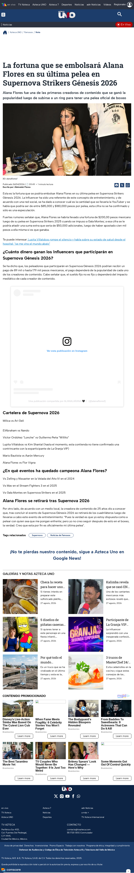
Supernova (37, 535)
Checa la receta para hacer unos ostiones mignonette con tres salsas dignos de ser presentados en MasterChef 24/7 (52, 584)
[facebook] (73, 797)
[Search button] (120, 15)
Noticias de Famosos (60, 535)
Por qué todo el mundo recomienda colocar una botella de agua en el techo (51, 660)
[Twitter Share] (122, 185)
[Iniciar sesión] (129, 5)
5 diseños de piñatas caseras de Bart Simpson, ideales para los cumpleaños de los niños (53, 622)
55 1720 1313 (73, 832)
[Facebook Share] (116, 185)
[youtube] (67, 797)
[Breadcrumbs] (6, 32)
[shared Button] (128, 185)
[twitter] (56, 797)
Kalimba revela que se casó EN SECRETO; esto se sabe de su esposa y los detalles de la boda (118, 584)
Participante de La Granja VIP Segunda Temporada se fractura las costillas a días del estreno (117, 622)
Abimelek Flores (22, 187)
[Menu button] (14, 15)
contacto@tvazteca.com (79, 829)
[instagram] (61, 797)
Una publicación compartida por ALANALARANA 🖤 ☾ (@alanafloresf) (67, 401)
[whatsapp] (78, 797)
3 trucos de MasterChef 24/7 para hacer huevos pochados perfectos (118, 660)
